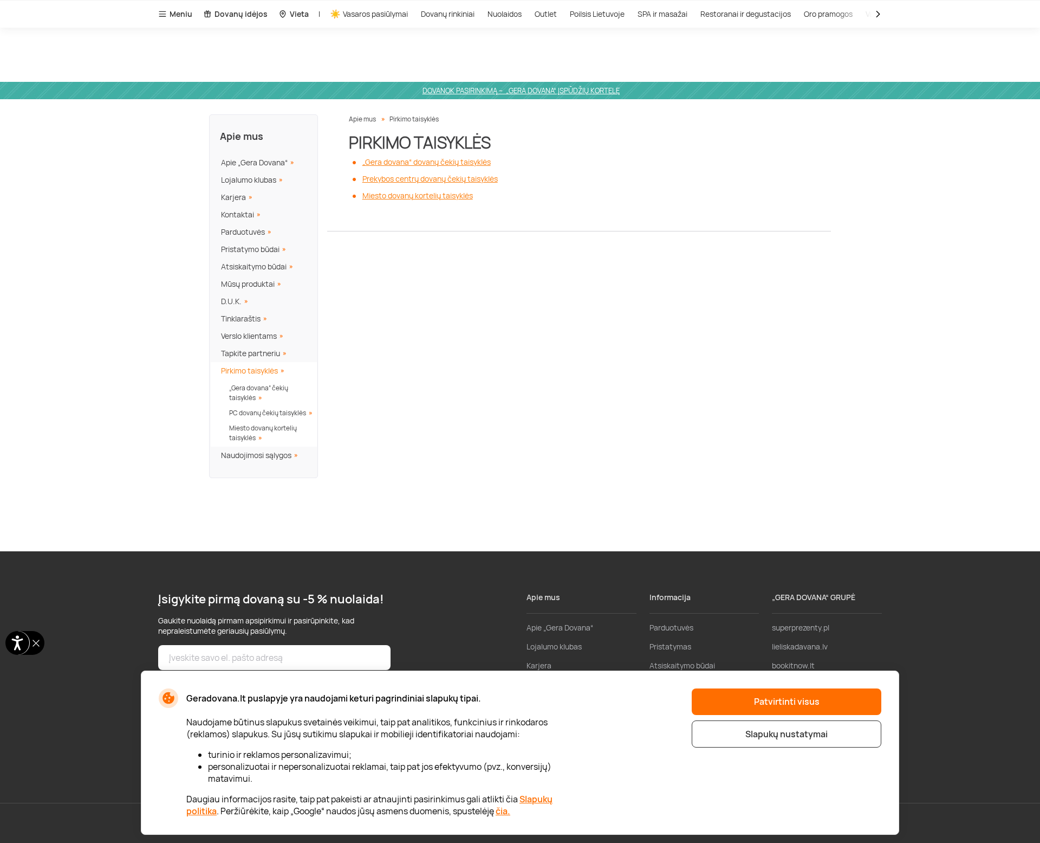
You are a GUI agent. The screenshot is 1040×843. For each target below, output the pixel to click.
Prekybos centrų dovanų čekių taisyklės (430, 178)
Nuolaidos (504, 14)
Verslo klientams (249, 336)
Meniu (181, 14)
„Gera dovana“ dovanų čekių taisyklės (426, 162)
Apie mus (241, 136)
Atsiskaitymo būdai (254, 266)
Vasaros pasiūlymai (375, 14)
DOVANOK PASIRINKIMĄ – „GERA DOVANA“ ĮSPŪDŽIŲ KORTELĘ (521, 90)
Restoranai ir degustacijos (745, 14)
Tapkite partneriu (250, 353)
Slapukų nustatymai (786, 734)
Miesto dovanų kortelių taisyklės (263, 432)
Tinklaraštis (241, 318)
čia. (503, 811)
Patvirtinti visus (787, 701)
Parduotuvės (243, 232)
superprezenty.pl (800, 627)
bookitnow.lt (793, 665)
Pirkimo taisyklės (249, 370)
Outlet (546, 14)
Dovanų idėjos (241, 14)
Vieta (299, 14)
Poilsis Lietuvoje (597, 14)
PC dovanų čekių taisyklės (267, 412)
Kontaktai (237, 214)
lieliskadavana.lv (800, 646)
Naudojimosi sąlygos (256, 455)
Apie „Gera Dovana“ (254, 162)
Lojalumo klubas (248, 180)
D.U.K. (231, 301)
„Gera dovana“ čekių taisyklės (258, 392)
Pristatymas (670, 646)
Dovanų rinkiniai (447, 14)
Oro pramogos (828, 14)
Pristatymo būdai (250, 249)
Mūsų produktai (248, 284)
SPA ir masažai (662, 14)
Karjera (233, 197)
